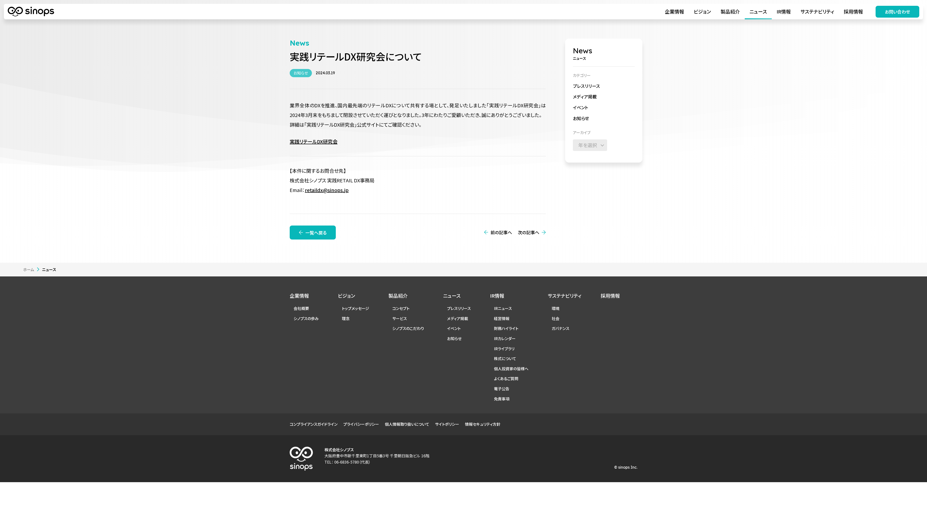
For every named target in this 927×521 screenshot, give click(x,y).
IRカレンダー (505, 338)
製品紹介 (730, 11)
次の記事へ (528, 232)
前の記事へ (501, 232)
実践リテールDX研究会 (313, 141)
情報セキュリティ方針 (482, 424)
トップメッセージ (355, 308)
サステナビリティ (817, 11)
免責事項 (501, 399)
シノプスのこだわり (408, 328)
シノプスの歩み (306, 318)
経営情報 (501, 318)
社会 (555, 318)
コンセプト (400, 308)
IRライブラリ (504, 348)
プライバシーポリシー (361, 424)
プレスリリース (586, 86)
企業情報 (674, 11)
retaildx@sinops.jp (327, 189)
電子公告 (501, 388)
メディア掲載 (585, 96)
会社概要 (301, 308)
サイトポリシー (447, 424)
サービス (399, 318)
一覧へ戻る (316, 232)
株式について (505, 358)
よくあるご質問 (506, 378)
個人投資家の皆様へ (511, 368)
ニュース (758, 11)
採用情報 (853, 11)
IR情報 (784, 11)
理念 (346, 318)
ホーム (28, 269)
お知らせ (581, 118)
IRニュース (503, 308)
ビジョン (702, 11)
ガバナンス (560, 328)
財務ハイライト (506, 328)
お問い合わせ (897, 11)
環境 (555, 308)
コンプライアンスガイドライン (313, 424)
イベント (580, 107)
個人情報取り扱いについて (407, 424)
